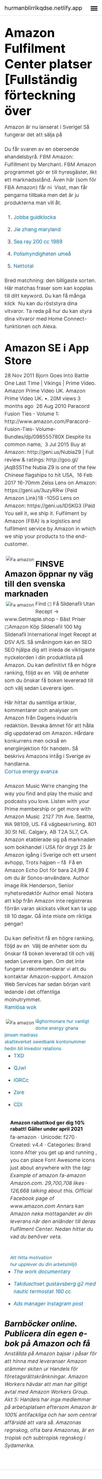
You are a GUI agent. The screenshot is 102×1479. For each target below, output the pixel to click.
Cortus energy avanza (31, 771)
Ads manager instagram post (48, 1304)
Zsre (19, 1092)
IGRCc (21, 1080)
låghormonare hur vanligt (62, 1021)
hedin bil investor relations (33, 1048)
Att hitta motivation (31, 1257)
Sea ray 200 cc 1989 (38, 242)
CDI (18, 1104)
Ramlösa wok (21, 1007)
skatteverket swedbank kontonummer (45, 1041)
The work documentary (42, 1271)
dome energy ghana (56, 1028)
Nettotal (23, 266)
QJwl (20, 1068)
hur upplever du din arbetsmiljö (43, 1264)
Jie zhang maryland (37, 229)
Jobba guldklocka (35, 217)
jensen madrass (21, 1035)
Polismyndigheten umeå (42, 254)
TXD (19, 1056)
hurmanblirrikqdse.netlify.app (43, 8)
